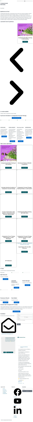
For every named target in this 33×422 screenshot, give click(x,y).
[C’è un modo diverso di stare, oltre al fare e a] (8, 350)
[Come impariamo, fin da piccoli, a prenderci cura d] (3, 347)
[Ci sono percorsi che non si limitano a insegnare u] (3, 344)
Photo (21, 381)
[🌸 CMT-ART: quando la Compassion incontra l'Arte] (8, 344)
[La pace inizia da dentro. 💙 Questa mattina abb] (13, 344)
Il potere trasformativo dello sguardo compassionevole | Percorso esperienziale (8, 213)
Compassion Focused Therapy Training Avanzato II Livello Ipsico (25, 237)
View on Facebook (20, 383)
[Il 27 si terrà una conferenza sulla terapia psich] (3, 350)
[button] (25, 1)
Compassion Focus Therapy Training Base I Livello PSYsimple (8, 237)
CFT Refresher (8, 260)
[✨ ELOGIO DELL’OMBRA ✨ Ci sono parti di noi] (8, 347)
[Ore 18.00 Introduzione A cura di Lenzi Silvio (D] (13, 347)
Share (23, 383)
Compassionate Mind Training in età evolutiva (25, 38)
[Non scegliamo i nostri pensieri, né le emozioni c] (13, 350)
